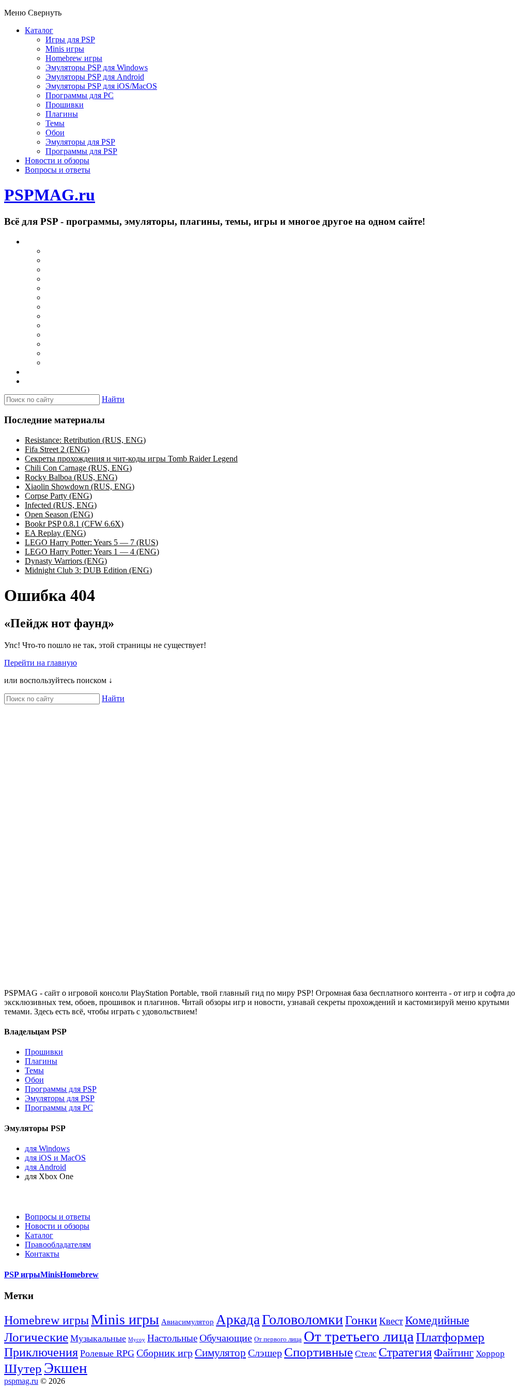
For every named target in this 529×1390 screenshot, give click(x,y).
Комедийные (437, 1320)
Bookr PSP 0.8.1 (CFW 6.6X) (74, 523)
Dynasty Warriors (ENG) (66, 561)
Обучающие (225, 1337)
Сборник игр (164, 1352)
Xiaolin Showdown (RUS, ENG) (79, 486)
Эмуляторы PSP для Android (94, 76)
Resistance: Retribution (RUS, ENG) (85, 440)
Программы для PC (79, 95)
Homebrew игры (73, 58)
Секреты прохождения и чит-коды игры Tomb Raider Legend (131, 458)
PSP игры (22, 1274)
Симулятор (220, 1353)
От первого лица (278, 1339)
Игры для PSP (70, 39)
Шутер (23, 1368)
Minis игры (64, 48)
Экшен (65, 1368)
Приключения (41, 1352)
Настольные (172, 1338)
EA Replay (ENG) (55, 533)
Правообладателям (58, 1244)
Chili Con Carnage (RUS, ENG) (78, 468)
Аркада (238, 1319)
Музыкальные (98, 1338)
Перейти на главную (40, 662)
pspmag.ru (21, 1381)
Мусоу (136, 1339)
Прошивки (64, 104)
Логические (36, 1337)
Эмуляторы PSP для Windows (96, 67)
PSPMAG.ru (49, 195)
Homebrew (79, 1274)
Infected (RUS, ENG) (61, 505)
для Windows (47, 1148)
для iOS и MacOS (55, 1157)
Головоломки (302, 1319)
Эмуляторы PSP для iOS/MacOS (101, 86)
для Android (45, 1167)
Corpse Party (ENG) (58, 495)
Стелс (366, 1353)
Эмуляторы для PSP (80, 141)
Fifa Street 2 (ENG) (57, 449)
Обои (55, 132)
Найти (113, 399)
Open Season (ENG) (59, 514)
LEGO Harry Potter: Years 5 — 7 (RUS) (91, 542)
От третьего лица (359, 1336)
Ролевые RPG (107, 1353)
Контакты (42, 1253)
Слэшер (265, 1352)
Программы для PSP (81, 151)
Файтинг (454, 1353)
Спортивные (318, 1352)
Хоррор (490, 1353)
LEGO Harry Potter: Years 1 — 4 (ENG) (92, 551)
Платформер (450, 1337)
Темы (55, 123)
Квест (391, 1321)
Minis (50, 1274)
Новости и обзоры (57, 160)
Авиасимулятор (187, 1322)
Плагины (61, 114)
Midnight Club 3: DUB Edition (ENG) (88, 570)
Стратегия (405, 1352)
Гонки (361, 1320)
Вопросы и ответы (57, 169)
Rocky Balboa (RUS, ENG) (71, 477)
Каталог (39, 30)
